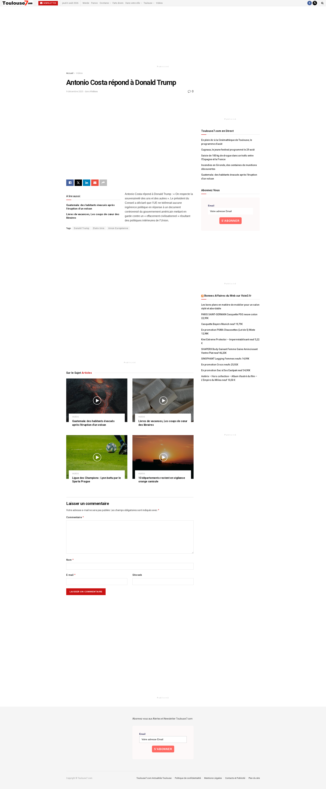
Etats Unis (98, 228)
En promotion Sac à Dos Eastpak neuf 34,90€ (225, 370)
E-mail (71, 574)
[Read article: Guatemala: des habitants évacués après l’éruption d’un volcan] (96, 400)
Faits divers (118, 3)
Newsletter (49, 3)
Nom (70, 559)
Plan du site (254, 778)
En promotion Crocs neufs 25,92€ (219, 364)
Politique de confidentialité (188, 778)
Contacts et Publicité (235, 778)
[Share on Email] (95, 182)
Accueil (69, 73)
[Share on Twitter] (78, 182)
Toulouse (148, 3)
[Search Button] (322, 3)
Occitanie (104, 3)
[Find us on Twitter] (315, 3)
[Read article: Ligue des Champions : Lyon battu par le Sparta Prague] (96, 457)
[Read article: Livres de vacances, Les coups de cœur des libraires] (163, 400)
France (94, 3)
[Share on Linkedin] (86, 182)
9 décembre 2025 (74, 91)
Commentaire (75, 517)
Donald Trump (81, 228)
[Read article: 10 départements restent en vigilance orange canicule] (163, 457)
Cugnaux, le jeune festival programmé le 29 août (228, 149)
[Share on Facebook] (70, 182)
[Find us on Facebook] (309, 3)
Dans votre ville (132, 3)
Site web (137, 575)
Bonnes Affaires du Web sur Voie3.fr (227, 295)
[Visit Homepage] (18, 3)
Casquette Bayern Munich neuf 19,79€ (222, 324)
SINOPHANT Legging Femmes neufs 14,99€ (225, 358)
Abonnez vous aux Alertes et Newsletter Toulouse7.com (162, 718)
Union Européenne (118, 228)
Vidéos (159, 3)
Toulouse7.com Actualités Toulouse (154, 778)
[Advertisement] (163, 35)
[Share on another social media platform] (103, 182)
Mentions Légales (213, 778)
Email (211, 205)
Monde (86, 3)
